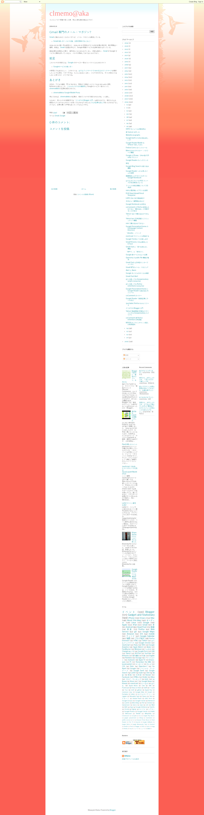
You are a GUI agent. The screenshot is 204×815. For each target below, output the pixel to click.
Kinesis (124, 683)
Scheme (149, 703)
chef (132, 690)
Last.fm (126, 703)
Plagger (137, 726)
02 (127, 335)
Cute (143, 685)
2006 (127, 102)
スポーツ (125, 698)
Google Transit (140, 701)
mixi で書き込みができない (135, 223)
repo (141, 705)
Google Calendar (147, 636)
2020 (127, 59)
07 (127, 120)
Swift (145, 688)
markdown (149, 718)
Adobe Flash (137, 698)
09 (127, 114)
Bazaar (148, 675)
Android (129, 627)
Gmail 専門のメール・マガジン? (137, 267)
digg (153, 726)
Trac (126, 690)
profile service (126, 720)
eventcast (134, 683)
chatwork (131, 660)
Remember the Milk (143, 662)
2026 (127, 43)
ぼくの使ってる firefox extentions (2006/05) (135, 285)
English (152, 656)
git (135, 632)
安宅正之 (127, 756)
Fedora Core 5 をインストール (136, 148)
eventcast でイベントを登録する (137, 236)
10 (127, 111)
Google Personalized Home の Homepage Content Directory (137, 228)
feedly (126, 728)
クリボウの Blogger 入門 (84, 100)
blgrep (134, 709)
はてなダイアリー (145, 694)
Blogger (150, 612)
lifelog (141, 718)
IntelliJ (152, 711)
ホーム (83, 189)
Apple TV (142, 660)
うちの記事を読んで (97, 103)
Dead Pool (141, 627)
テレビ (149, 664)
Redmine (128, 658)
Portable (125, 694)
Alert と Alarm (131, 270)
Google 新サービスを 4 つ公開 (136, 255)
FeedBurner (126, 649)
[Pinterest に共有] (77, 112)
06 (127, 123)
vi (133, 720)
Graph (150, 692)
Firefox (141, 629)
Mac (153, 618)
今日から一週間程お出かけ (135, 201)
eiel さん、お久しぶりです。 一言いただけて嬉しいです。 (146, 379)
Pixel (131, 726)
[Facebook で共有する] (74, 112)
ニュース (142, 728)
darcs (135, 705)
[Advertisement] (102, 785)
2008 (127, 96)
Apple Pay (148, 690)
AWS (125, 707)
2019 (126, 62)
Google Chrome (145, 643)
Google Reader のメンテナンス (137, 160)
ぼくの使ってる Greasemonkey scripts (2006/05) (137, 280)
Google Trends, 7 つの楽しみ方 (137, 239)
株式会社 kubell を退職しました (134, 416)
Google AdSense (141, 707)
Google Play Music (149, 716)
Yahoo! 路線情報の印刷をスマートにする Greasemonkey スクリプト (137, 313)
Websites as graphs (133, 135)
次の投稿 (54, 189)
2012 (126, 83)
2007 (127, 99)
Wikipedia (148, 713)
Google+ (133, 669)
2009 (127, 93)
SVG (143, 726)
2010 (126, 90)
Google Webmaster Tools (140, 724)
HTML (136, 641)
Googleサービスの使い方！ (63, 67)
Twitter (144, 641)
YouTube (148, 653)
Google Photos (129, 711)
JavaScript (126, 645)
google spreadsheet (130, 718)
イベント (129, 612)
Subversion (126, 705)
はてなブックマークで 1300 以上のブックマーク (95, 71)
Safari (133, 694)
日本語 (139, 675)
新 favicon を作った (133, 132)
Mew (153, 677)
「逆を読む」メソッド (133, 233)
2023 (126, 49)
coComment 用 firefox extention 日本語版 (134, 319)
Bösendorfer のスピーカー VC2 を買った (134, 537)
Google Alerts (126, 724)
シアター (152, 709)
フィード (130, 636)
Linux (134, 623)
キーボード (139, 664)
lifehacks (125, 656)
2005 (127, 342)
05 (127, 126)
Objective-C (143, 666)
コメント (128, 359)
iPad (135, 625)
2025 (126, 46)
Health (126, 726)
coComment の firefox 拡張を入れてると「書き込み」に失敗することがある (137, 209)
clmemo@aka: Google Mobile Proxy (66, 93)
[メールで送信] (68, 112)
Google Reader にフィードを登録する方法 (134, 574)
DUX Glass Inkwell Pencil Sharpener (135, 194)
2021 (126, 55)
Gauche (138, 722)
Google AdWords (148, 722)
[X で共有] (72, 112)
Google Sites (139, 692)
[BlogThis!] (70, 112)
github (139, 690)
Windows (138, 649)
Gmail (51, 37)
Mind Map (135, 703)
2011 (126, 87)
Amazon (130, 634)
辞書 (148, 728)
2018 (126, 65)
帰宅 (127, 163)
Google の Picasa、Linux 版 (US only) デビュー (137, 156)
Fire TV (131, 722)
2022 (126, 52)
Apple (124, 625)
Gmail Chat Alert (132, 276)
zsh (147, 705)
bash (141, 673)
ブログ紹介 (140, 638)
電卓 (153, 705)
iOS (141, 634)
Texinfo (152, 707)
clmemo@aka (69, 13)
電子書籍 (135, 656)
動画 (149, 647)
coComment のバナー (134, 296)
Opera (144, 696)
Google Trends (142, 711)
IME (150, 685)
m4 (131, 728)
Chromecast (125, 716)
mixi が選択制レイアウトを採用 (137, 190)
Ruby (136, 645)
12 (127, 105)
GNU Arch (148, 698)
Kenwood (151, 701)
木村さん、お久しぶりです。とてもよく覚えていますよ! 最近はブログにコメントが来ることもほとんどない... (147, 407)
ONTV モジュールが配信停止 (136, 129)
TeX (151, 696)
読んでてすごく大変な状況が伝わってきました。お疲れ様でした (147, 388)
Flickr (132, 666)
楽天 (147, 679)
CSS (123, 666)
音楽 (129, 629)
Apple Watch (138, 647)
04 (127, 328)
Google (70, 63)
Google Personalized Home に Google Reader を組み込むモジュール (137, 291)
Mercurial (128, 713)
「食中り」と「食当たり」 (135, 252)
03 (127, 331)
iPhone (131, 618)
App (131, 707)
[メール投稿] (63, 113)
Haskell (152, 724)
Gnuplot (134, 716)
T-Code (152, 688)
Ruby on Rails (136, 688)
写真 (143, 656)
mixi (147, 673)
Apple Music (133, 685)
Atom (132, 681)
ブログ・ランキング (133, 679)
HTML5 (136, 677)
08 (127, 117)
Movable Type (134, 696)
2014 (126, 77)
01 (127, 338)
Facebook (126, 677)
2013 (126, 80)
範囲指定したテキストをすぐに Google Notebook (136, 177)
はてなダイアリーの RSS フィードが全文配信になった (137, 182)
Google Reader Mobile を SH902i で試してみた (135, 144)
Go (140, 716)
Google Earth (139, 671)
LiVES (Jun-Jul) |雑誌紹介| (135, 198)
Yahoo (128, 653)
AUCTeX (138, 653)
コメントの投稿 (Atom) (85, 194)
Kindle (144, 677)
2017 (126, 68)
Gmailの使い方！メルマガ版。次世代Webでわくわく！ (72, 41)
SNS (143, 645)
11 (127, 108)
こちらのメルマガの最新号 (76, 86)
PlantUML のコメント (129, 444)
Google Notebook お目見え (136, 204)
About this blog (134, 620)
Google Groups (127, 701)
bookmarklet (127, 664)
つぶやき (148, 649)
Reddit (138, 713)
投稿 (126, 355)
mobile (152, 634)
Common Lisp (127, 692)
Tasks (148, 726)
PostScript (125, 688)
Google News (147, 681)
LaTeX (133, 673)
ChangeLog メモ (128, 651)
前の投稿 (113, 189)
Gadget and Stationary (141, 615)
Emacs (143, 618)
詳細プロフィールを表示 (130, 759)
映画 (130, 675)
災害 (153, 651)
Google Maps (148, 632)
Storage (138, 658)
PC (131, 662)
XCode (127, 709)
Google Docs (143, 651)
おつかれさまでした (146, 397)
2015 (126, 74)
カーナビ (142, 709)
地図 (128, 638)
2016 (126, 71)
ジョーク (136, 728)
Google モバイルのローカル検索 (137, 273)
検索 (153, 627)
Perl (143, 703)
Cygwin (124, 696)
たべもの (144, 683)
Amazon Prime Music (142, 720)
